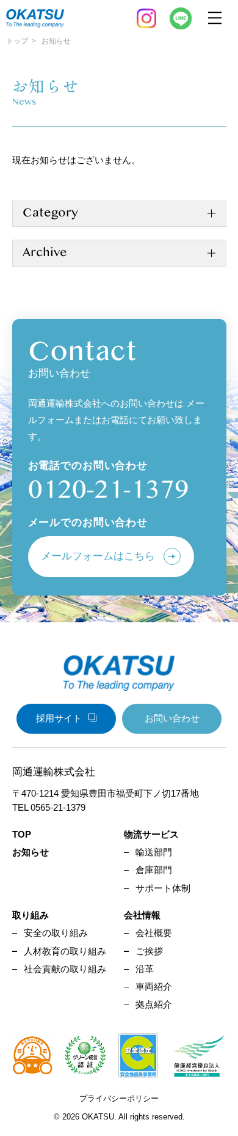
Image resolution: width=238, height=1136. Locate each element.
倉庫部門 (153, 870)
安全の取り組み (56, 933)
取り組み (30, 915)
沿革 (144, 969)
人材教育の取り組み (65, 951)
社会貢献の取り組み (65, 969)
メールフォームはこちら (98, 556)
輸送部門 (153, 852)
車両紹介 (153, 986)
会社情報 (142, 915)
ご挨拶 (149, 951)
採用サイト (59, 718)
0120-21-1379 (108, 489)
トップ (17, 41)
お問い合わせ (172, 718)
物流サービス (151, 834)
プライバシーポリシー (119, 1098)
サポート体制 (162, 888)
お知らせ (30, 852)
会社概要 (153, 933)
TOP (21, 834)
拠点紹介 (153, 1004)
